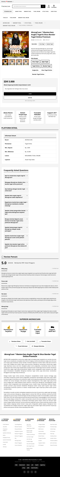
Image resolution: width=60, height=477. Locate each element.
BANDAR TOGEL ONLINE (23, 17)
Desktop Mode (53, 436)
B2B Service (41, 429)
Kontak (4, 444)
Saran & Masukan (18, 445)
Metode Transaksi (18, 426)
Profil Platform (6, 424)
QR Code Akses (53, 443)
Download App (53, 426)
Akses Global (25, 88)
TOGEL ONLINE (36, 11)
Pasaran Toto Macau (31, 434)
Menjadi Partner (41, 426)
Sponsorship (41, 431)
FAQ (15, 438)
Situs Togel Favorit (30, 446)
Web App (52, 433)
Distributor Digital (42, 433)
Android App (53, 429)
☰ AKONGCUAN (7, 11)
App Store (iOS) (53, 424)
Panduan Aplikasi (53, 440)
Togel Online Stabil (31, 428)
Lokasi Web (5, 442)
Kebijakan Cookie (35, 461)
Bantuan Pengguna (19, 433)
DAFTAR (30, 97)
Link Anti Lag (29, 439)
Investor (40, 440)
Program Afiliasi (41, 424)
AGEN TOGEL (54, 11)
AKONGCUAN (6, 23)
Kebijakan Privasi (6, 437)
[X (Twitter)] (31, 472)
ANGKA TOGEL (18, 11)
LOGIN (30, 93)
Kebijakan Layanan (19, 431)
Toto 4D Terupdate (30, 443)
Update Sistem (53, 438)
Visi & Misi (5, 426)
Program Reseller (42, 438)
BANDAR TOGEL (27, 11)
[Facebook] (24, 472)
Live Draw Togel (30, 436)
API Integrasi (41, 445)
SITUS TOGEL (45, 11)
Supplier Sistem (41, 443)
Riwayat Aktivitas (18, 429)
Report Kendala (53, 445)
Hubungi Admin (18, 440)
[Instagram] (28, 472)
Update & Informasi (7, 433)
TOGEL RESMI (13, 17)
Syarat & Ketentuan (7, 439)
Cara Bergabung (18, 424)
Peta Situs (43, 461)
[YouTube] (35, 472)
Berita (4, 435)
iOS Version (52, 431)
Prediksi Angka (30, 441)
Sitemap (5, 446)
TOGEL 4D (5, 17)
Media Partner (41, 436)
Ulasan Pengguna (18, 443)
